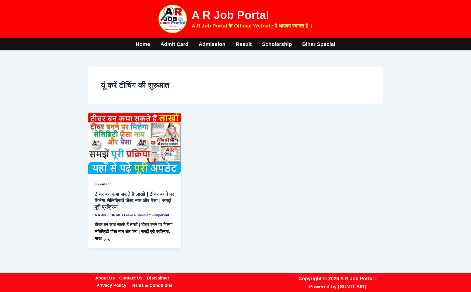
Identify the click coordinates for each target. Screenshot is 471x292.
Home (143, 44)
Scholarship (277, 44)
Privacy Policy (111, 285)
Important (103, 184)
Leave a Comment (137, 215)
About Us (105, 278)
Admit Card (174, 44)
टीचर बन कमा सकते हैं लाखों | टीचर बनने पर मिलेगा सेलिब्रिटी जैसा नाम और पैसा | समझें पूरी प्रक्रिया (134, 200)
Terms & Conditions (151, 285)
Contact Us (131, 278)
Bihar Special (318, 44)
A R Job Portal (230, 15)
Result (244, 44)
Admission (212, 44)
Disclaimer (158, 278)
